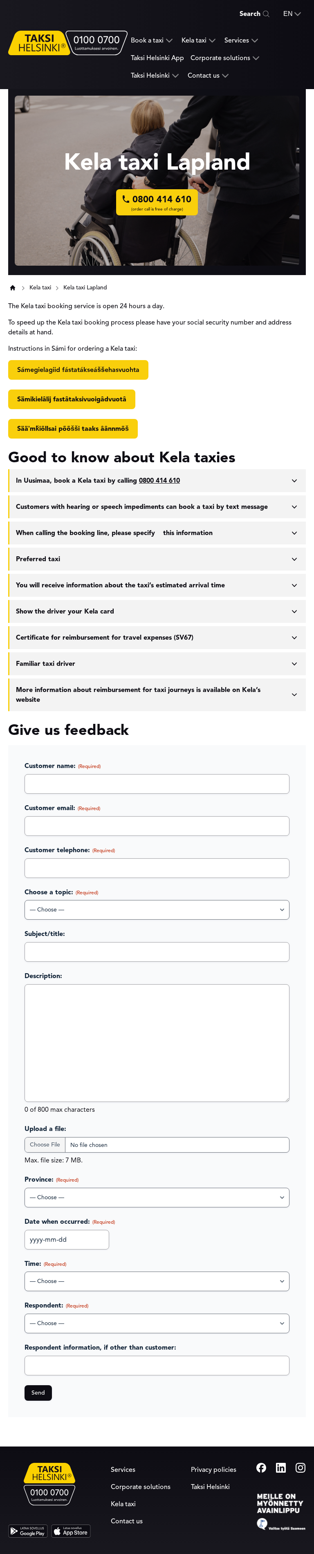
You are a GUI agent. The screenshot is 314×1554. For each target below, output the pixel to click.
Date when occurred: (70, 1222)
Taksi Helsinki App (157, 58)
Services (236, 41)
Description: (43, 976)
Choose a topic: (61, 892)
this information (114, 533)
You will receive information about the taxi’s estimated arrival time (120, 585)
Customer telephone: (70, 850)
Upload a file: (45, 1129)
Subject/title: (45, 934)
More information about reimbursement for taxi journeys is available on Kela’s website (138, 695)
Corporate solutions (220, 58)
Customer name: (63, 766)
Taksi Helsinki (150, 76)
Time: (45, 1264)
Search (250, 14)
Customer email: (62, 808)
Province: (51, 1180)
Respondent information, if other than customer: (100, 1348)
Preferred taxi (38, 559)
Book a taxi (147, 41)
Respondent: (56, 1305)
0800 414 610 (159, 481)
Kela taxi (194, 41)
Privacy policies (213, 1470)
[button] (292, 14)
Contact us (204, 76)
